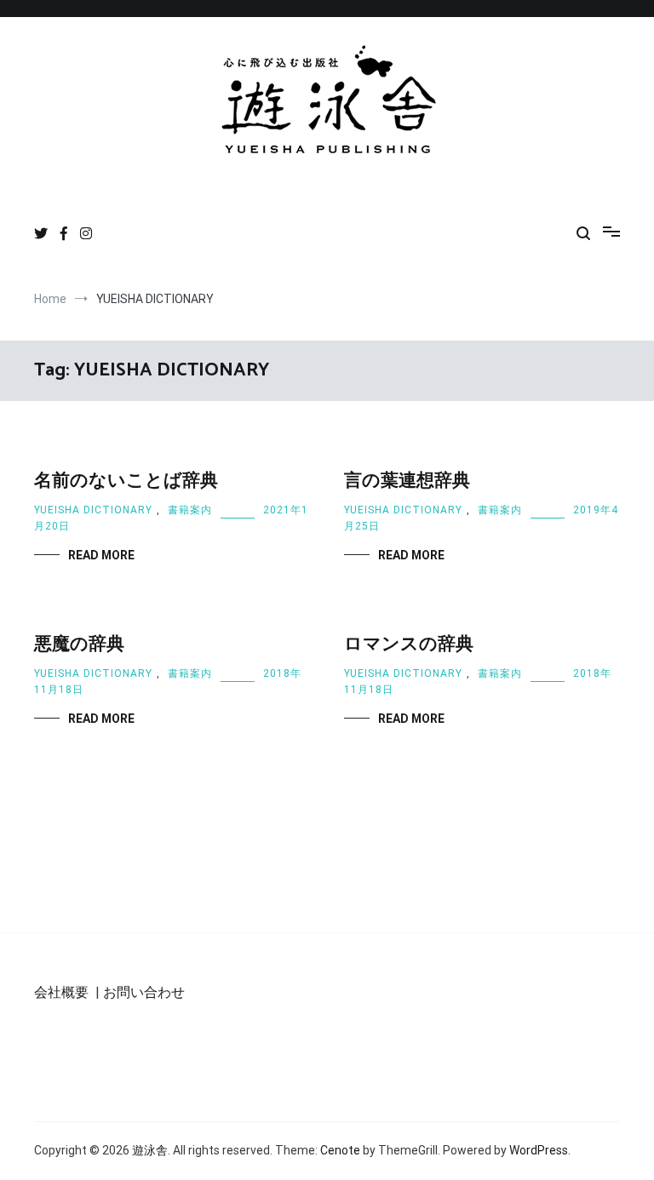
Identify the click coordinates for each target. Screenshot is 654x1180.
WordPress (538, 1150)
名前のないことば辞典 (126, 481)
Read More (101, 555)
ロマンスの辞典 (408, 644)
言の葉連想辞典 (407, 481)
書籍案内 (190, 510)
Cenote (340, 1150)
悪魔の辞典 (79, 644)
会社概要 (61, 992)
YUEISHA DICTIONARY (93, 510)
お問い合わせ (144, 992)
